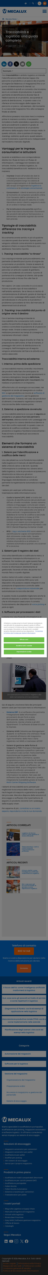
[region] (24, 637)
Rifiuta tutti (24, 639)
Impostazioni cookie (24, 651)
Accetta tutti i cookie (24, 645)
